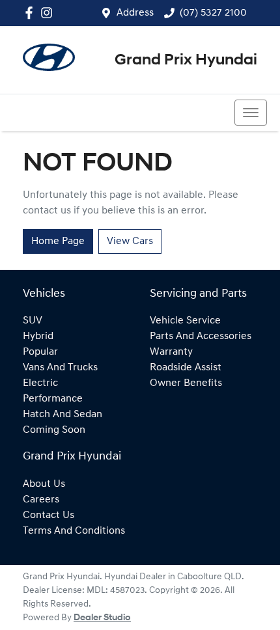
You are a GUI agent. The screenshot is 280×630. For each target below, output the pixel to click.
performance (53, 399)
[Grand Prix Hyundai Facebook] (31, 13)
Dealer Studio (102, 618)
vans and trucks (60, 368)
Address (135, 13)
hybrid (38, 336)
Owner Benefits (186, 383)
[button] (250, 113)
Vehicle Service (185, 321)
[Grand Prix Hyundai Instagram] (49, 13)
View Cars (130, 241)
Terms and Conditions (74, 531)
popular (40, 352)
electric (40, 383)
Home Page (58, 241)
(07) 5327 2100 (213, 13)
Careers (41, 500)
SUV (32, 321)
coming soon (54, 430)
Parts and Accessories (200, 336)
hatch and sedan (62, 414)
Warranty (171, 352)
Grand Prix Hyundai (186, 60)
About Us (44, 484)
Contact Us (48, 515)
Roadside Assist (185, 368)
